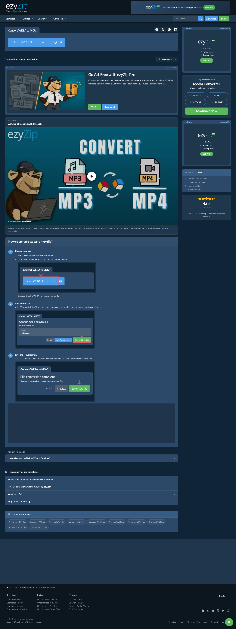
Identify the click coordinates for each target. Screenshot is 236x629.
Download (211, 18)
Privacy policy (202, 622)
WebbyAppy (20, 622)
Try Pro (224, 18)
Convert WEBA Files (196, 182)
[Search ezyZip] (200, 18)
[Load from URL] (61, 42)
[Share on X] (163, 29)
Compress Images (15, 606)
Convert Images (76, 602)
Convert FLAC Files (76, 522)
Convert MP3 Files (37, 522)
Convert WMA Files (39, 528)
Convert (41, 18)
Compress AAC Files (97, 522)
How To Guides (194, 186)
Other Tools (58, 18)
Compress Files (14, 599)
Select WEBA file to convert (30, 42)
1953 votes (207, 208)
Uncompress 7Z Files (47, 606)
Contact (214, 622)
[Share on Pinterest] (169, 29)
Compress (10, 18)
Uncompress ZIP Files (47, 599)
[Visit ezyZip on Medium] (223, 611)
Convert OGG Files (156, 522)
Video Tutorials (194, 189)
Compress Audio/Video (17, 609)
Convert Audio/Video (79, 606)
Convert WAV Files (56, 522)
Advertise (11, 68)
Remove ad (171, 68)
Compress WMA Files (18, 528)
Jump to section (167, 59)
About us (191, 622)
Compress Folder (15, 602)
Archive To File (75, 599)
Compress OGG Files (136, 522)
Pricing (181, 622)
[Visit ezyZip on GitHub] (228, 611)
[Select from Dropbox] (55, 42)
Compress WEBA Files (197, 179)
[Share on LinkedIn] (175, 29)
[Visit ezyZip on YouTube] (213, 611)
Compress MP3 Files (17, 522)
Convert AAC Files (116, 522)
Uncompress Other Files (48, 609)
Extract (26, 18)
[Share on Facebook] (157, 29)
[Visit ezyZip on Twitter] (208, 611)
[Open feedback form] (229, 622)
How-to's (224, 622)
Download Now (206, 111)
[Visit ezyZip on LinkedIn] (218, 611)
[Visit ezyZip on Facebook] (203, 611)
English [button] (222, 596)
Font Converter (76, 609)
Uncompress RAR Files (47, 602)
